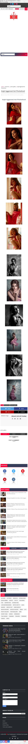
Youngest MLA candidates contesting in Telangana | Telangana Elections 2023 (15, 583)
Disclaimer (5, 723)
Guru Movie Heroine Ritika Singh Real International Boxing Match (17, 629)
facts (16, 600)
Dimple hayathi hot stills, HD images (16, 498)
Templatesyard (12, 734)
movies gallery (14, 609)
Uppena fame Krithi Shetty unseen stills (16, 543)
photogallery (14, 611)
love (23, 605)
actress (10, 8)
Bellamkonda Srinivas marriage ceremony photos (15, 532)
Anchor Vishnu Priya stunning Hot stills (17, 509)
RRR (20, 611)
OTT (25, 609)
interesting (15, 602)
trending (23, 616)
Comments (23, 548)
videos (3, 618)
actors (3, 598)
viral (7, 618)
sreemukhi (17, 614)
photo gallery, (20, 94)
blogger (5, 434)
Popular (14, 548)
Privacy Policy (6, 725)
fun (2, 602)
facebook (23, 434)
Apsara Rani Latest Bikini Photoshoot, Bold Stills (17, 537)
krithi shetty (16, 605)
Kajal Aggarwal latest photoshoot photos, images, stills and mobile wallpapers (16, 516)
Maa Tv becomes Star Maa (12, 588)
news (21, 609)
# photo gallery (14, 405)
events (11, 600)
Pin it (9, 412)
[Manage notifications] (25, 741)
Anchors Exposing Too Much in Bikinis (17, 640)
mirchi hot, (15, 94)
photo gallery (13, 86)
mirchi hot (7, 86)
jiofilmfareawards (6, 605)
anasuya (15, 598)
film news (21, 600)
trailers (17, 616)
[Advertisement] (14, 38)
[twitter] (13, 4)
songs (11, 614)
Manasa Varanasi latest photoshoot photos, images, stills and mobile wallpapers (16, 527)
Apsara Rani (22, 598)
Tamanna (11, 616)
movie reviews (5, 609)
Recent (5, 548)
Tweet (9, 408)
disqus (13, 434)
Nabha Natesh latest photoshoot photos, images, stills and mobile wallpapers (16, 505)
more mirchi (17, 607)
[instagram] (16, 4)
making (3, 607)
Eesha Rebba (4, 600)
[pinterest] (14, 4)
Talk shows (4, 616)
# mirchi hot (6, 405)
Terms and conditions (7, 727)
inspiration (8, 602)
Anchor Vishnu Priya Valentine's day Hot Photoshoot (16, 493)
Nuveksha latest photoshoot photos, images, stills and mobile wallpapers (17, 521)
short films (4, 614)
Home (2, 86)
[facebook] (11, 4)
